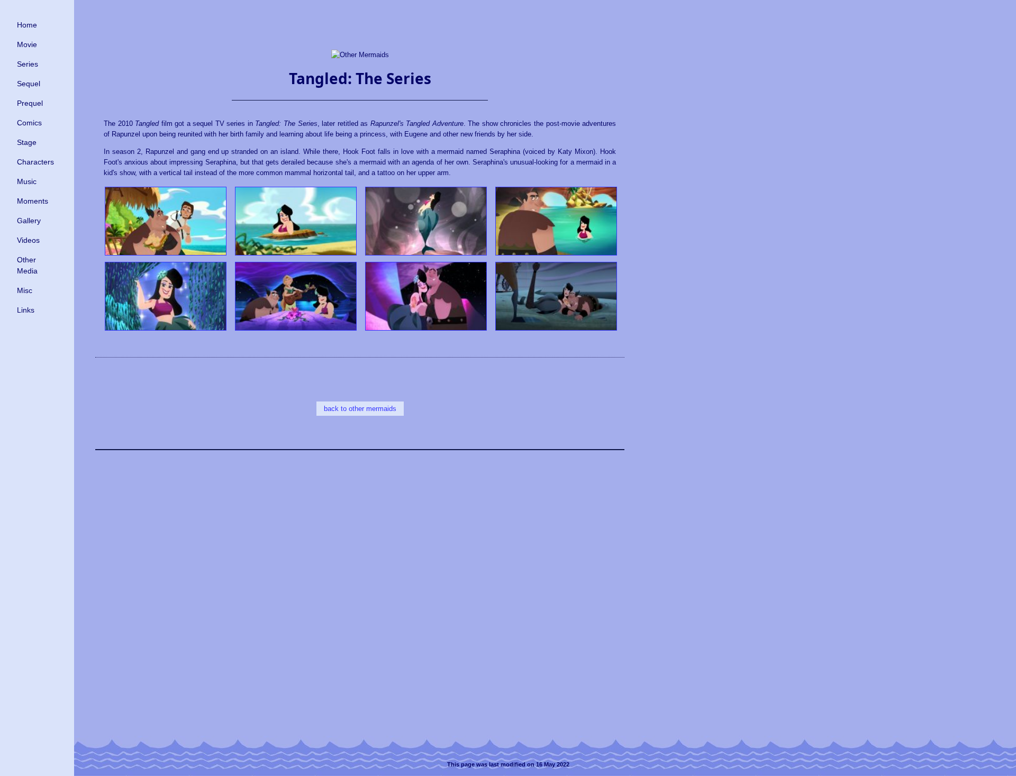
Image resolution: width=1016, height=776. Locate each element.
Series (27, 64)
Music (27, 181)
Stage (27, 142)
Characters (35, 162)
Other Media (27, 265)
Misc (24, 290)
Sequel (28, 83)
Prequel (30, 103)
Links (25, 310)
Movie (27, 44)
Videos (28, 240)
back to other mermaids (360, 409)
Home (27, 25)
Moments (32, 201)
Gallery (29, 220)
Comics (29, 122)
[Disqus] (359, 593)
